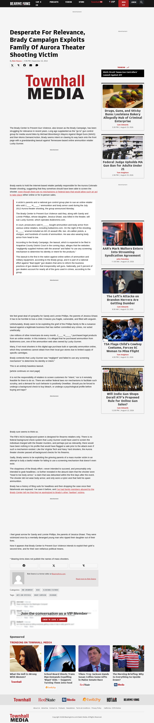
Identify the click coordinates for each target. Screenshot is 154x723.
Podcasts (61, 708)
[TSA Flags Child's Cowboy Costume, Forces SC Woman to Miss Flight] (123, 330)
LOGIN (133, 2)
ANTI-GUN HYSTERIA (23, 595)
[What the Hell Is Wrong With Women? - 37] (25, 658)
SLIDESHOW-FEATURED (50, 590)
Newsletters (70, 708)
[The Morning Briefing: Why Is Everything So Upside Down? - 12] (128, 658)
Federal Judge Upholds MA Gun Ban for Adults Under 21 (123, 165)
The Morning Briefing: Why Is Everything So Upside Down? (128, 677)
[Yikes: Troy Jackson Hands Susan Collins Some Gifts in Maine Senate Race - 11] (94, 658)
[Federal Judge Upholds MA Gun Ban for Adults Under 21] (123, 147)
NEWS (38, 590)
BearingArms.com (58, 574)
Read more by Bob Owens (86, 579)
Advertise (44, 708)
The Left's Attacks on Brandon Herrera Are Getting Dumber (123, 300)
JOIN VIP (123, 3)
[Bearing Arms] (20, 3)
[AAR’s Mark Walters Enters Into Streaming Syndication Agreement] (123, 234)
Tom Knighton (123, 172)
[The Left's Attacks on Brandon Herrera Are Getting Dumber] (123, 282)
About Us (36, 708)
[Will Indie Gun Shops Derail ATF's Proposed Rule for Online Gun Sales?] (123, 379)
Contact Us (53, 708)
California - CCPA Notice (112, 708)
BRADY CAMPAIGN (40, 595)
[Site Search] (141, 2)
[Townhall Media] (19, 718)
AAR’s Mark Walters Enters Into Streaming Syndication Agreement (123, 252)
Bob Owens (17, 61)
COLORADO (53, 595)
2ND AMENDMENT (27, 590)
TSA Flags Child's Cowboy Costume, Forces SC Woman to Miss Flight (123, 348)
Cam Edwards (122, 125)
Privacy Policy (96, 708)
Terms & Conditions (83, 708)
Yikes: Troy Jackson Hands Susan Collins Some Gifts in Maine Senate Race (93, 677)
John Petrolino (123, 259)
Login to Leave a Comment (54, 620)
